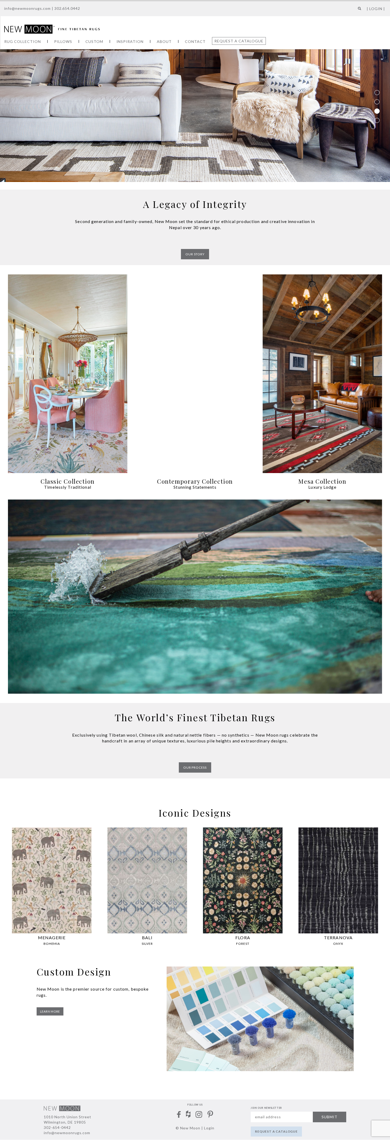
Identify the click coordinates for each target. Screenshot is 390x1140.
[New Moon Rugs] (52, 29)
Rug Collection (22, 41)
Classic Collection (68, 481)
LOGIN (375, 8)
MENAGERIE (52, 937)
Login (209, 1128)
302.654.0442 (67, 8)
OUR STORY (195, 254)
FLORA (242, 937)
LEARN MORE (50, 1011)
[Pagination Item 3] (377, 111)
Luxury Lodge (322, 486)
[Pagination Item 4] (377, 120)
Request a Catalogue (238, 41)
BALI (147, 937)
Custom (94, 41)
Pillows (63, 41)
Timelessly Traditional (67, 486)
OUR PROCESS (195, 767)
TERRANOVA (338, 937)
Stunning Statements (195, 486)
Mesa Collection (322, 481)
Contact (195, 41)
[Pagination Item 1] (377, 92)
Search (358, 10)
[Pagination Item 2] (377, 102)
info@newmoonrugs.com (27, 8)
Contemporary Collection (195, 481)
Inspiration (130, 41)
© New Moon (188, 1128)
